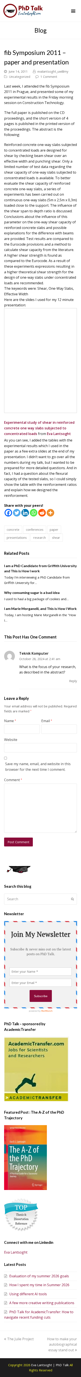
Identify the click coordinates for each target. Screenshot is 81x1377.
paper (54, 529)
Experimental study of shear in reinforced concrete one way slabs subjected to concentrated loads (39, 428)
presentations (17, 537)
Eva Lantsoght (59, 433)
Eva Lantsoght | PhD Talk (50, 1365)
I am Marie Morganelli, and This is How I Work (40, 608)
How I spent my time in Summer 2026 (39, 1285)
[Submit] (72, 899)
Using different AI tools (28, 1294)
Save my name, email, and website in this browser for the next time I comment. (38, 766)
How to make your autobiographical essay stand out (62, 1344)
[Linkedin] (25, 513)
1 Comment (48, 76)
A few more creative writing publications (41, 1302)
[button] (73, 10)
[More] (50, 513)
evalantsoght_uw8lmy (52, 71)
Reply (73, 681)
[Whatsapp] (33, 513)
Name (10, 720)
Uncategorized (19, 76)
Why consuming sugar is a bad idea (32, 592)
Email (46, 720)
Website (10, 739)
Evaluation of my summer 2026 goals (39, 1276)
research (39, 537)
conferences (34, 529)
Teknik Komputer (34, 653)
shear (56, 537)
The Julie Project (20, 1339)
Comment (13, 779)
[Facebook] (8, 513)
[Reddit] (42, 513)
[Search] (40, 899)
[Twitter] (17, 513)
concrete (13, 529)
